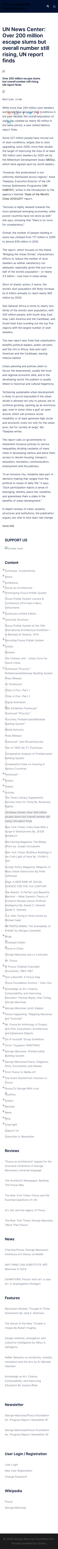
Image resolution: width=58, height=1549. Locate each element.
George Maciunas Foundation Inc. (16, 6)
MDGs (50, 159)
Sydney (41, 1543)
